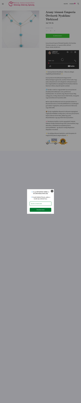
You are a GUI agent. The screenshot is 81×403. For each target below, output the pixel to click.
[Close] (52, 191)
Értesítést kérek (40, 209)
